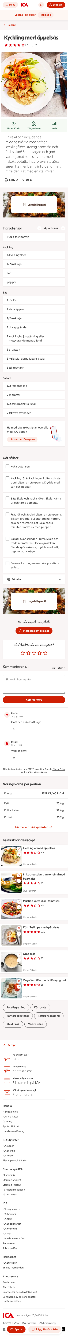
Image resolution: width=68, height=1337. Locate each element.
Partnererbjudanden (14, 1189)
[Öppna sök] (41, 5)
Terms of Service (33, 772)
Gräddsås (29, 953)
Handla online (10, 1111)
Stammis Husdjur (12, 1184)
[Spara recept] (19, 849)
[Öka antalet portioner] (63, 228)
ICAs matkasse (10, 1116)
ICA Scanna (9, 1150)
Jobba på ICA (10, 1248)
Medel (54, 128)
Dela (29, 179)
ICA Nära (7, 1218)
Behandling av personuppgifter (19, 1296)
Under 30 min (13, 128)
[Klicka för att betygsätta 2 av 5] (28, 653)
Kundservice (10, 1276)
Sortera (57, 667)
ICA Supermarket (12, 1223)
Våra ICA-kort (10, 1194)
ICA (5, 1203)
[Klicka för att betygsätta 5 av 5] (45, 653)
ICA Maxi (7, 1233)
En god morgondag (13, 1267)
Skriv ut (13, 179)
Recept (12, 24)
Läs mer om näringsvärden (31, 827)
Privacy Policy (58, 769)
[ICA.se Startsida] (24, 5)
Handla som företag (13, 1131)
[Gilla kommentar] (14, 729)
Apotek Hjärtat (11, 1126)
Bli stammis (9, 1175)
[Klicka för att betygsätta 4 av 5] (39, 653)
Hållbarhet (9, 1257)
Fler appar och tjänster (15, 1160)
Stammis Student (12, 1180)
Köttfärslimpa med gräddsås (41, 927)
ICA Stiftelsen (10, 1262)
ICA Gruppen (10, 1214)
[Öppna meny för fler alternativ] (19, 854)
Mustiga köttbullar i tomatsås (41, 901)
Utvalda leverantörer (14, 1238)
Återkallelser (9, 1287)
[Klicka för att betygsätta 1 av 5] (23, 653)
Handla (7, 1106)
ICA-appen (8, 1145)
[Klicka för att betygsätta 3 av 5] (34, 653)
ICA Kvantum (10, 1228)
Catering (7, 1121)
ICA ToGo (8, 1155)
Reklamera (9, 1282)
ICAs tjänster (11, 1140)
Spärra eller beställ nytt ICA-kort (20, 1292)
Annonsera (9, 1243)
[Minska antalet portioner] (39, 228)
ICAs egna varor (11, 1209)
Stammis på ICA (13, 1169)
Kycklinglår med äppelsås (39, 848)
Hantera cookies (12, 1301)
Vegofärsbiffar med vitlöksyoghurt (44, 980)
